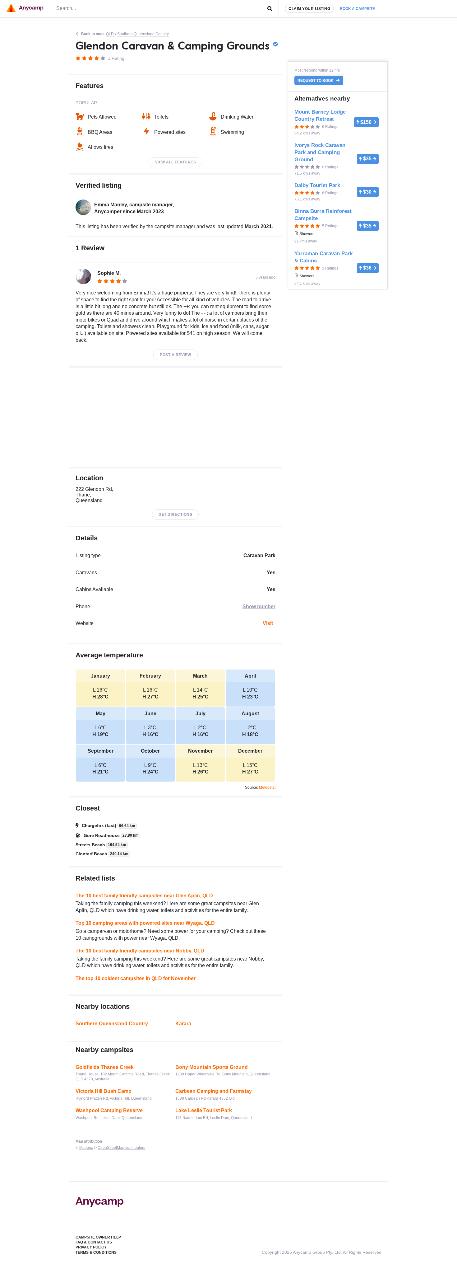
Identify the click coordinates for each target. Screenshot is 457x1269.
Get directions (175, 514)
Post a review (175, 355)
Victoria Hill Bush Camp (104, 1091)
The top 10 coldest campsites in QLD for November (136, 978)
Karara (183, 1023)
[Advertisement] (175, 417)
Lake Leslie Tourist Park (203, 1110)
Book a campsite (357, 9)
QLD (110, 34)
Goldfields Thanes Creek (105, 1067)
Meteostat (267, 787)
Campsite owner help (98, 1237)
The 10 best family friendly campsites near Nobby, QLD (140, 950)
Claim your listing (309, 9)
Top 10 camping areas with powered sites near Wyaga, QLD (145, 923)
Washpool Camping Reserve (109, 1110)
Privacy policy (91, 1247)
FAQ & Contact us (94, 1242)
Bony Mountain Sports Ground (211, 1067)
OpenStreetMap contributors (121, 1147)
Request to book (316, 80)
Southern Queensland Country (143, 34)
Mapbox (86, 1147)
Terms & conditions (96, 1252)
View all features (175, 162)
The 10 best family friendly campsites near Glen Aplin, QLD (144, 895)
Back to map (92, 34)
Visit (268, 623)
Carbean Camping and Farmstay (213, 1091)
